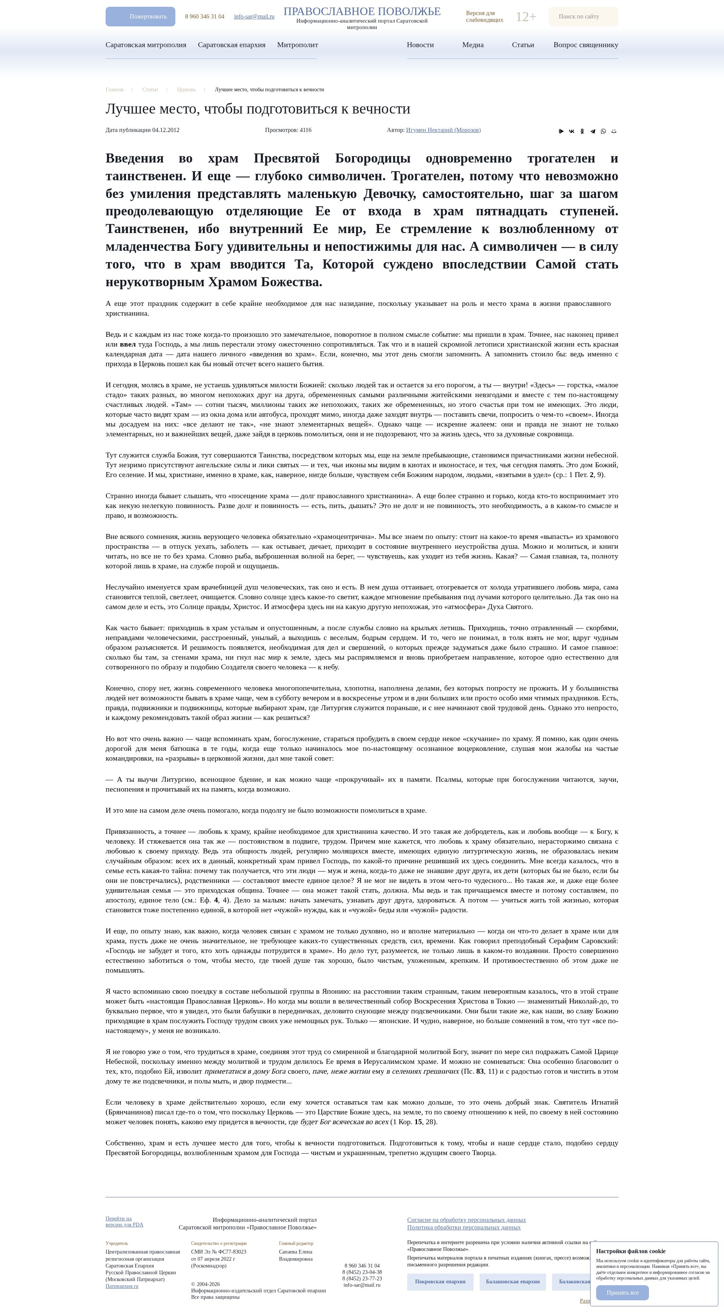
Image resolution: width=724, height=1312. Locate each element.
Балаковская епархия (585, 1281)
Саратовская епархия (231, 44)
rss (614, 1222)
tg (587, 1222)
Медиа (473, 44)
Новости (420, 44)
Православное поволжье (362, 16)
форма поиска (583, 16)
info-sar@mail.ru (254, 16)
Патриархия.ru (122, 1286)
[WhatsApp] (603, 131)
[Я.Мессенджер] (561, 131)
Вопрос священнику (586, 44)
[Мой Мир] (613, 131)
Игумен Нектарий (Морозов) (443, 130)
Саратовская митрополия (146, 44)
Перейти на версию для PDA (124, 1222)
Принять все (623, 1292)
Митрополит (297, 44)
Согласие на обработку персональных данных (466, 1220)
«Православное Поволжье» (362, 1233)
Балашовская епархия (513, 1281)
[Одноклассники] (582, 131)
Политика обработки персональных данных (464, 1227)
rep (574, 1222)
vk (601, 1222)
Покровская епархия (440, 1281)
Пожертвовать (148, 16)
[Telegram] (592, 131)
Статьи (523, 44)
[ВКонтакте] (571, 131)
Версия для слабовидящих (484, 16)
